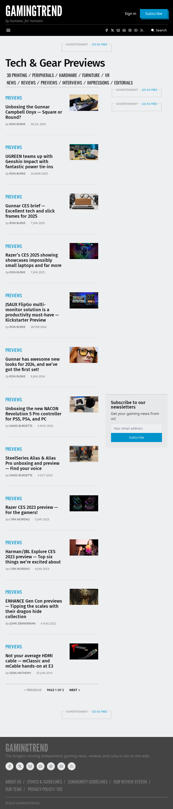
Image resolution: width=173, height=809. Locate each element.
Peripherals (43, 75)
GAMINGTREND (28, 803)
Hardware (68, 75)
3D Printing (17, 75)
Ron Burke (17, 124)
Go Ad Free (99, 44)
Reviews (28, 82)
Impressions (98, 82)
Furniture (91, 75)
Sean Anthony (20, 673)
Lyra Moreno (19, 519)
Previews (49, 82)
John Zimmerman (22, 623)
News (11, 82)
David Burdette (20, 426)
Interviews (72, 82)
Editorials (123, 82)
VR (107, 75)
